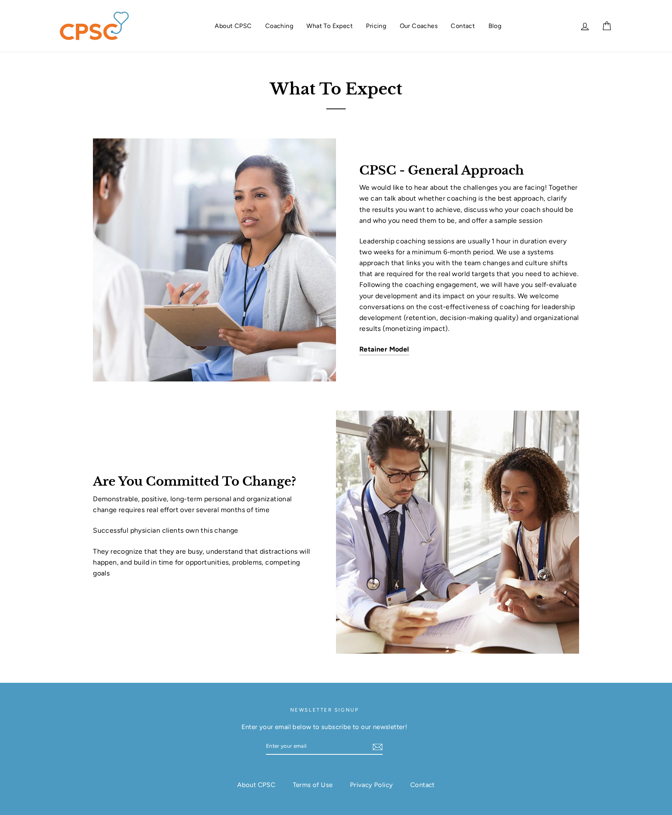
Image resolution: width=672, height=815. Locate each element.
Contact (463, 26)
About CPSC (233, 26)
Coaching (279, 26)
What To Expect (329, 26)
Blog (495, 26)
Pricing (376, 26)
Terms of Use (313, 785)
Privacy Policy (371, 785)
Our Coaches (419, 26)
